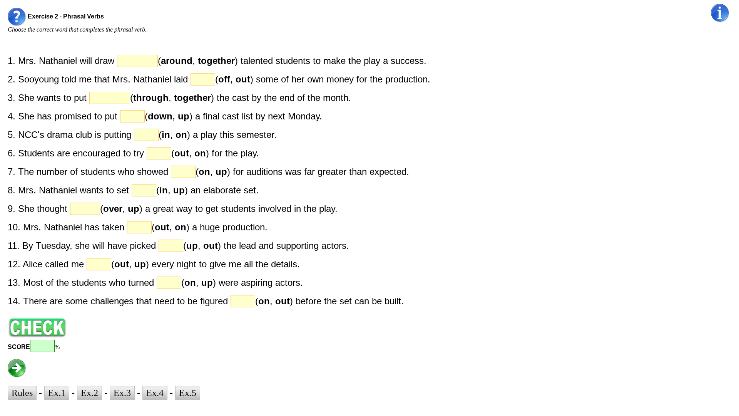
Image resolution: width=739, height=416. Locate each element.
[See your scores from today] (720, 13)
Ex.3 (122, 393)
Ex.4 (155, 393)
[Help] (17, 17)
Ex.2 (89, 393)
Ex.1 (56, 393)
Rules (22, 393)
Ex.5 (187, 393)
